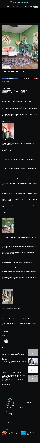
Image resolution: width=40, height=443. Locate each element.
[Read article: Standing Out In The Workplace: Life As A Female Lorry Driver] (4, 91)
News (8, 6)
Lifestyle (12, 6)
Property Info (10, 434)
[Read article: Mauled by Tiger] (23, 91)
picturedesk (12, 340)
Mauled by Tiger (29, 90)
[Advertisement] (20, 16)
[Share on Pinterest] (35, 78)
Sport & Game (29, 6)
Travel (25, 6)
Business (17, 6)
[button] (35, 7)
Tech (21, 6)
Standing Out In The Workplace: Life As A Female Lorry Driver (12, 91)
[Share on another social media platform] (37, 78)
